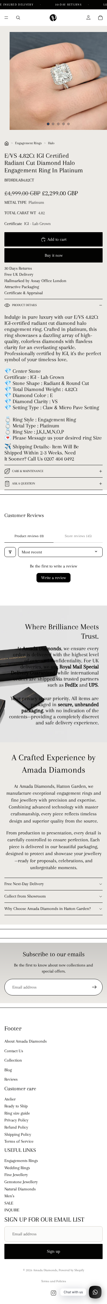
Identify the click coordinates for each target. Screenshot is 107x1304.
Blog (8, 1069)
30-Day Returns (69, 4)
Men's (9, 1195)
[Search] (18, 18)
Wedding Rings (17, 1167)
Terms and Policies (53, 1281)
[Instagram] (53, 1293)
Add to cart (56, 239)
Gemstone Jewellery (21, 1181)
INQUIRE (11, 1209)
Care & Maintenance (27, 471)
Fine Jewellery (16, 1174)
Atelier (10, 1099)
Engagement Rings (28, 143)
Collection (13, 1060)
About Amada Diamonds (25, 1041)
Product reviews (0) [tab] (29, 536)
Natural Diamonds (20, 1189)
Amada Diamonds (45, 1270)
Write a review (53, 577)
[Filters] (10, 552)
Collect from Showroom (25, 896)
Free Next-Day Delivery (24, 883)
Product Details (24, 305)
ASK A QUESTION (23, 483)
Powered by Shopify (71, 1270)
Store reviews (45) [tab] (78, 536)
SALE (8, 1203)
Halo (51, 143)
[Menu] (6, 17)
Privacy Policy (16, 1120)
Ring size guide (17, 1113)
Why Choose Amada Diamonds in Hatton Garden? (47, 908)
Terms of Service (18, 1141)
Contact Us (13, 1050)
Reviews (11, 1079)
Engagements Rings (21, 1160)
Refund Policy (16, 1127)
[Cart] (100, 18)
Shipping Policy (17, 1134)
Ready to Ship (16, 1106)
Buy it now (54, 255)
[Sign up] (94, 987)
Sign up (53, 1251)
